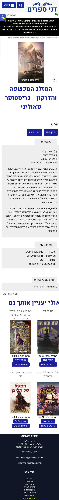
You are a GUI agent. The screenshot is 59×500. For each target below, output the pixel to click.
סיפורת (54, 38)
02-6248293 (8, 14)
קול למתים (48, 311)
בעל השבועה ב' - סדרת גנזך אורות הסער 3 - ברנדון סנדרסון (20, 314)
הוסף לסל (51, 132)
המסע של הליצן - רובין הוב (21, 374)
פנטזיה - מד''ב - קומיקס (43, 38)
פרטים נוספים (48, 364)
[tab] (45, 142)
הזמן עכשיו (34, 132)
